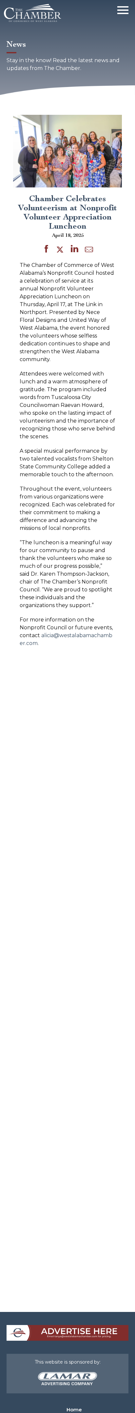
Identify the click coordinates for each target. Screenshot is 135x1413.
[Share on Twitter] (61, 250)
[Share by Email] (89, 251)
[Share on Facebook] (46, 250)
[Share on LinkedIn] (74, 250)
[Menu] (122, 9)
